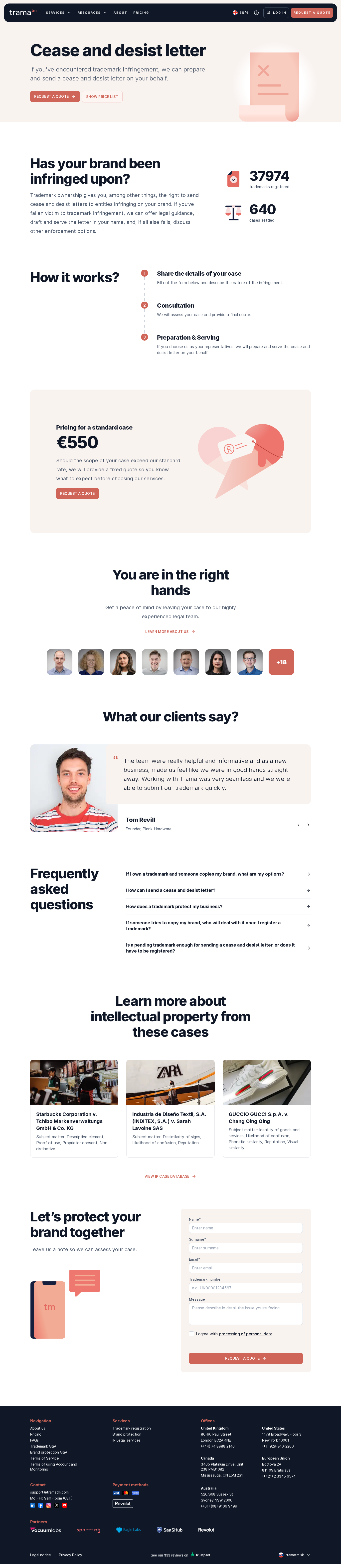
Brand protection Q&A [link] (48, 1452)
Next (308, 824)
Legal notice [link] (40, 1555)
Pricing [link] (35, 1434)
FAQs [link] (34, 1440)
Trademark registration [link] (132, 1428)
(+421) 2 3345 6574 (279, 1476)
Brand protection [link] (127, 1434)
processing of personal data (245, 1333)
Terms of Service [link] (44, 1458)
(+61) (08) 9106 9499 (219, 1506)
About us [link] (37, 1428)
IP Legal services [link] (127, 1440)
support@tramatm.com (49, 1492)
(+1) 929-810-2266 (278, 1446)
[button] (102, 96)
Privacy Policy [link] (70, 1555)
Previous (298, 824)
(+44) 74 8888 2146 (218, 1446)
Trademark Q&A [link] (43, 1446)
